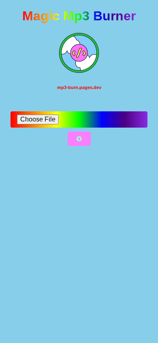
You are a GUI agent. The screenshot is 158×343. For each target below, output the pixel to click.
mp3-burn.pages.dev (79, 87)
